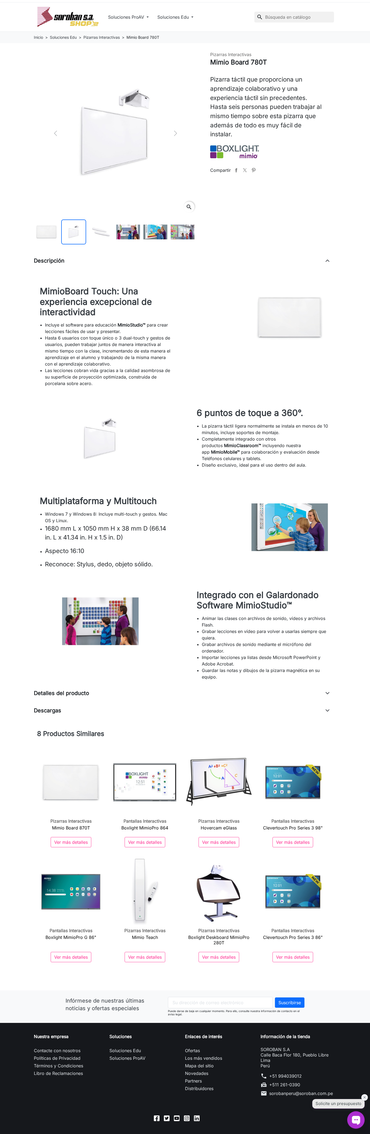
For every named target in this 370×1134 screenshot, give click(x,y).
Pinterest (253, 170)
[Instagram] (187, 1118)
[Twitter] (167, 1118)
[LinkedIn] (197, 1118)
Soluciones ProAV (126, 17)
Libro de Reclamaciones (58, 1073)
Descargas (47, 710)
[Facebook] (157, 1118)
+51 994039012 (285, 1076)
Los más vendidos (203, 1058)
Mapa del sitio (199, 1065)
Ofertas (192, 1050)
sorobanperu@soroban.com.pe (301, 1093)
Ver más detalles (71, 842)
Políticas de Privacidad (57, 1058)
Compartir (236, 170)
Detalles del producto (61, 693)
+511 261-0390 (284, 1084)
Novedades (196, 1073)
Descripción (49, 260)
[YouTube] (177, 1118)
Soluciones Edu (173, 17)
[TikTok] (207, 1118)
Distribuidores (199, 1088)
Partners (193, 1081)
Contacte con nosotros (57, 1050)
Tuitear (245, 170)
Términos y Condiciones (58, 1065)
